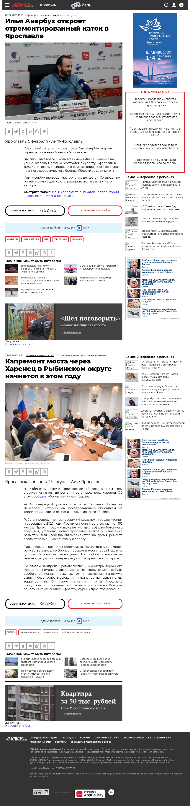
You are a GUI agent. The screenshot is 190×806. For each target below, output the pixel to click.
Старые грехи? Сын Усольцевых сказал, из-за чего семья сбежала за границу (162, 233)
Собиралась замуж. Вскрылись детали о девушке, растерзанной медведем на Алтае (160, 389)
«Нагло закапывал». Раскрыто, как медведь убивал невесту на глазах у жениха (162, 197)
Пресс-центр (69, 738)
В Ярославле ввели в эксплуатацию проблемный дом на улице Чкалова (40, 280)
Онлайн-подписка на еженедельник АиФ (147, 738)
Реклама (85, 738)
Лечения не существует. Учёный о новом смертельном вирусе (160, 220)
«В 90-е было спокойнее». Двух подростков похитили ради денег (161, 208)
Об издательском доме (43, 738)
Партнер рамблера (62, 792)
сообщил (39, 496)
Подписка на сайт (40, 742)
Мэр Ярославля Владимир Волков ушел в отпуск (95, 279)
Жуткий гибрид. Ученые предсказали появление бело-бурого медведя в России (163, 426)
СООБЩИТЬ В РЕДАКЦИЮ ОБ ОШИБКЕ (91, 742)
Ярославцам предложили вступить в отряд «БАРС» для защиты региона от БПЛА (155, 132)
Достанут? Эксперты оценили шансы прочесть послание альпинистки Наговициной (162, 413)
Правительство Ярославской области (27, 463)
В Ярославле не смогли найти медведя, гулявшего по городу (155, 161)
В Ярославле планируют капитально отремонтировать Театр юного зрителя (38, 268)
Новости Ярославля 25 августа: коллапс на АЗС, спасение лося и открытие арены (155, 102)
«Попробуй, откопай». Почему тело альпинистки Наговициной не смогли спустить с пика (161, 401)
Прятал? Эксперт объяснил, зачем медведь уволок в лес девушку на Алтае (161, 184)
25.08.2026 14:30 (14, 355)
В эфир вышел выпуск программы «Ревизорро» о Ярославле (99, 267)
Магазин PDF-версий (106, 738)
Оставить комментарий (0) (95, 210)
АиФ (34, 122)
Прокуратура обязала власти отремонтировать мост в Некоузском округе (38, 673)
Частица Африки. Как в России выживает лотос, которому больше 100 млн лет (161, 246)
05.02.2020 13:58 (14, 15)
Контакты (60, 742)
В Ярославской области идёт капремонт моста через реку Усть (99, 672)
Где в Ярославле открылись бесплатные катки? (37, 291)
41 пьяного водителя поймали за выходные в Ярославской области (155, 146)
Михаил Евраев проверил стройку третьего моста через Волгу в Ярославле (41, 661)
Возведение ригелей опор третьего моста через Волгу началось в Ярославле (96, 661)
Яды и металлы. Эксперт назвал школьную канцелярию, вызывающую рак (159, 377)
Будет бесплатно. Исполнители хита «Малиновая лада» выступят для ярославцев (155, 117)
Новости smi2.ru (17, 344)
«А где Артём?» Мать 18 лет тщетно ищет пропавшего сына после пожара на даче (161, 364)
